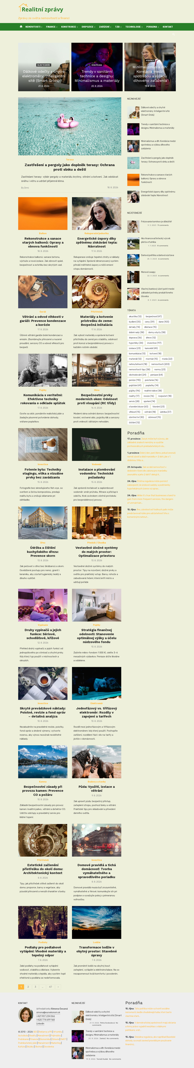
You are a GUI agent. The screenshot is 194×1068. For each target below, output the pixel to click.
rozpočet (165, 396)
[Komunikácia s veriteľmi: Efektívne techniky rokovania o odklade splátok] (42, 370)
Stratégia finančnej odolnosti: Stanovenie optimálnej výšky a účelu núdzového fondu (96, 636)
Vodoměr (97, 464)
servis (134, 401)
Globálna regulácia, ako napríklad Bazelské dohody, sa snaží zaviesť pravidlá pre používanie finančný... (150, 1041)
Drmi (26, 188)
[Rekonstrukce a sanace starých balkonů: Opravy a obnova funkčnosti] (42, 213)
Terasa (70, 159)
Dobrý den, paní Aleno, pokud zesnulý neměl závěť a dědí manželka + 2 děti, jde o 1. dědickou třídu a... (151, 457)
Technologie (133, 27)
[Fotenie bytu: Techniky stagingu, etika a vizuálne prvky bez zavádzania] (42, 444)
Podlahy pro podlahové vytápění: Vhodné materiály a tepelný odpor (43, 951)
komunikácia (137, 353)
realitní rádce (153, 390)
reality (134, 396)
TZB (117, 27)
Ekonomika (45, 1039)
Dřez (42, 543)
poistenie (151, 380)
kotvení (155, 353)
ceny (149, 322)
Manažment (43, 1035)
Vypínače (43, 625)
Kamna (43, 782)
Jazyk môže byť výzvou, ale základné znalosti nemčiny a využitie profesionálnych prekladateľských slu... (147, 443)
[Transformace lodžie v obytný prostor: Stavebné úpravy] (96, 922)
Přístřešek (96, 312)
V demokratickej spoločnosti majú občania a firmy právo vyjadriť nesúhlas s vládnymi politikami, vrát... (150, 1026)
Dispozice (87, 27)
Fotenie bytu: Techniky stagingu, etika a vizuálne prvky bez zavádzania (43, 473)
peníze (135, 380)
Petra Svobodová (107, 1023)
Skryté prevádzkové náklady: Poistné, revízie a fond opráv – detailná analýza (43, 712)
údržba (165, 412)
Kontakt (168, 27)
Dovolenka (49, 1046)
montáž (152, 359)
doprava (135, 337)
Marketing (56, 1043)
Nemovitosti (32, 27)
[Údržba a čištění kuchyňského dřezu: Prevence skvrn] (42, 522)
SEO (35, 1032)
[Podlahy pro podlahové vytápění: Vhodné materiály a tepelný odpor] (42, 922)
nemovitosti (160, 364)
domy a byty (157, 332)
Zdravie (55, 1039)
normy (160, 369)
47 (50, 986)
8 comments (162, 246)
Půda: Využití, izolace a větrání (97, 788)
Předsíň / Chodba (96, 543)
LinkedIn (40, 1023)
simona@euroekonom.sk (48, 1012)
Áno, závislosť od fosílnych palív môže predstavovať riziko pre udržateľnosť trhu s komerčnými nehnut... (150, 513)
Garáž (43, 312)
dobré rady (136, 332)
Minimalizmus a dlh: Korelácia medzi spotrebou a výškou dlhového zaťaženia (158, 145)
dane (164, 322)
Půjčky (150, 61)
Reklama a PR (45, 1032)
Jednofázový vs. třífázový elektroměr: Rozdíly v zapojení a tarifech (96, 712)
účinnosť (154, 417)
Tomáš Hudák (102, 1059)
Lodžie (96, 942)
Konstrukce (68, 27)
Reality (32, 1035)
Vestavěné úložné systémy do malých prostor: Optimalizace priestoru (96, 552)
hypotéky (136, 343)
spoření (149, 401)
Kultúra (21, 1046)
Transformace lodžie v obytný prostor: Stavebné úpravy (96, 951)
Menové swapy (148, 272)
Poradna (151, 27)
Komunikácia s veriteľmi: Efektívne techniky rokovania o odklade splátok (42, 399)
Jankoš (102, 1038)
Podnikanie (23, 1039)
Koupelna (97, 65)
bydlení (135, 322)
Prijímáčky (56, 1035)
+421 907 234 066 (45, 1016)
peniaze (157, 375)
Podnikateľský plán (27, 1043)
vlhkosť (134, 412)
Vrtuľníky (57, 1032)
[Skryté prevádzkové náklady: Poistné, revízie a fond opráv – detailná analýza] (42, 683)
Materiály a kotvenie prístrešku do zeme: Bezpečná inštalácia (96, 321)
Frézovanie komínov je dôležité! (156, 221)
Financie (34, 1039)
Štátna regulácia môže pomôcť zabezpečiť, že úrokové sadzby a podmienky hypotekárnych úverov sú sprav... (148, 485)
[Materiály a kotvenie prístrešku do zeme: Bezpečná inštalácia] (96, 292)
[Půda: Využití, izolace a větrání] (96, 761)
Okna (96, 390)
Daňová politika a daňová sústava (157, 255)
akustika (135, 316)
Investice (43, 464)
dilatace (150, 327)
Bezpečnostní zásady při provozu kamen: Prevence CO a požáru (42, 791)
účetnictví (136, 417)
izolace (135, 348)
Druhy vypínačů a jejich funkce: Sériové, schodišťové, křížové (43, 634)
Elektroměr (43, 65)
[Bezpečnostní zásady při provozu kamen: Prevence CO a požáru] (42, 761)
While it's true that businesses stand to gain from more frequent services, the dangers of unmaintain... (151, 499)
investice (154, 343)
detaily (134, 327)
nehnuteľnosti (138, 364)
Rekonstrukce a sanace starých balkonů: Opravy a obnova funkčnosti (43, 242)
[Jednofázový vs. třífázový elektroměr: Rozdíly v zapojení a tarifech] (96, 683)
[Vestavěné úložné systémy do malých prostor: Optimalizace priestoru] (96, 522)
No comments (113, 1038)
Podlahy (42, 942)
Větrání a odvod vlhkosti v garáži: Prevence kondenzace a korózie (43, 321)
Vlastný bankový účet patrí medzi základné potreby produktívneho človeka (157, 293)
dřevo (151, 337)
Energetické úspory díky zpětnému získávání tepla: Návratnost (96, 242)
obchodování (137, 375)
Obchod (38, 1046)
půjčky (134, 390)
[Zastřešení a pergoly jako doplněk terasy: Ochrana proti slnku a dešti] (69, 126)
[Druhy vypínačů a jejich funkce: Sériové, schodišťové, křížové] (42, 605)
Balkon (43, 233)
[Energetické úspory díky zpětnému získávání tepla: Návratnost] (96, 213)
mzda (167, 359)
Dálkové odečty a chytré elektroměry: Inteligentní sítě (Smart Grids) (155, 111)
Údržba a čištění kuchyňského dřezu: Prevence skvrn (43, 552)
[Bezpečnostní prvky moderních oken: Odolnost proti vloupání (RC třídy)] (96, 370)
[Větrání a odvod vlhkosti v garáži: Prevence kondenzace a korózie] (42, 292)
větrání (150, 412)
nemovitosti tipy (139, 369)
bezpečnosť (154, 316)
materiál (135, 359)
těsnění (158, 406)
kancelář (151, 348)
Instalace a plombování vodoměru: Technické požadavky (96, 473)
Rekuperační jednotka (97, 233)
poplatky (152, 385)
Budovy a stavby (97, 782)
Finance (50, 27)
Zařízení (104, 27)
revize (149, 396)
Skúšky (30, 1046)
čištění (134, 422)
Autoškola (23, 1035)
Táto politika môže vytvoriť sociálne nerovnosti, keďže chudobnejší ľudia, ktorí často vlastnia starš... (148, 1012)
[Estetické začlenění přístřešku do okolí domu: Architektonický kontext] (42, 840)
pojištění (135, 385)
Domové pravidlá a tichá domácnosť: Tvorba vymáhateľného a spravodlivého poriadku (96, 871)
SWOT (63, 1039)
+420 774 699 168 (45, 1020)
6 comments (163, 259)
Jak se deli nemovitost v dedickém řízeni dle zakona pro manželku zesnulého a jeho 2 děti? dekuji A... (147, 471)
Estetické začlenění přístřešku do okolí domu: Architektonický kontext (43, 869)
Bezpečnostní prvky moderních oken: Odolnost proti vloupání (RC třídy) (97, 399)
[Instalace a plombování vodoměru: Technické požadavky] (96, 444)
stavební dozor (138, 406)
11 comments (163, 225)
